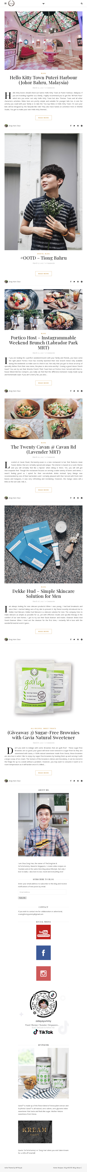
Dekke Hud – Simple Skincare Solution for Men (43, 593)
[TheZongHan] (11, 3)
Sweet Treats (49, 728)
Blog (43, 73)
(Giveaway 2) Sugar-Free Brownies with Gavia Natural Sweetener (44, 734)
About (78, 1168)
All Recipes (36, 728)
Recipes (60, 1168)
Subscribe (22, 898)
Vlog (65, 1168)
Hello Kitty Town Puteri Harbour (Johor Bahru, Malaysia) (43, 79)
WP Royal (19, 1168)
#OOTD (69, 1168)
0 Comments (50, 88)
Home (55, 1168)
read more (43, 118)
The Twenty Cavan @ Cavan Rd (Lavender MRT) (43, 449)
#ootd (40, 254)
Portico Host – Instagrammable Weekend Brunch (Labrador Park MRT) (43, 342)
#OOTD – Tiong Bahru (43, 258)
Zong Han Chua (15, 126)
